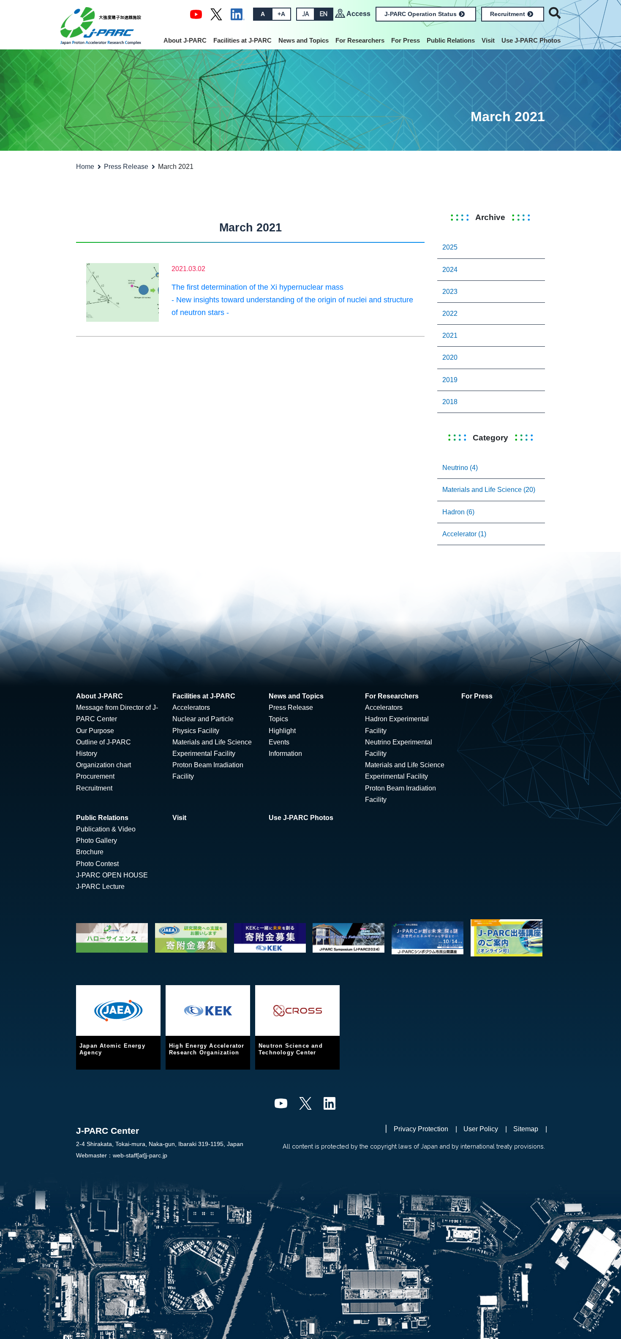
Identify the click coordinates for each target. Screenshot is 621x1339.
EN (323, 14)
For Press (405, 40)
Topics (278, 718)
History (86, 753)
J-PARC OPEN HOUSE (112, 875)
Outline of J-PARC (103, 742)
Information (285, 753)
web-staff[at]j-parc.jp (140, 1155)
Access (358, 13)
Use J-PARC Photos (531, 40)
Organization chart (103, 765)
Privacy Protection (421, 1129)
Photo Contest (97, 863)
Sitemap (525, 1129)
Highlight (282, 730)
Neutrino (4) (460, 467)
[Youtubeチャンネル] (196, 13)
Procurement (95, 776)
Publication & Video (106, 829)
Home (85, 166)
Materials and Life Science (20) (488, 489)
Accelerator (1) (464, 534)
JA (305, 14)
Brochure (90, 852)
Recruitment (507, 14)
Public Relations (451, 40)
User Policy (480, 1129)
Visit (488, 40)
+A (281, 14)
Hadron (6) (458, 512)
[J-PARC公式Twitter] (216, 13)
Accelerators (191, 707)
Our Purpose (95, 730)
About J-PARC (185, 40)
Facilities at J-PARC (242, 40)
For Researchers (359, 40)
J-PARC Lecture (100, 886)
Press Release (126, 166)
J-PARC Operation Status (420, 14)
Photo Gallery (96, 840)
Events (279, 742)
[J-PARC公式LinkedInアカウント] (238, 13)
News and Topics (303, 40)
